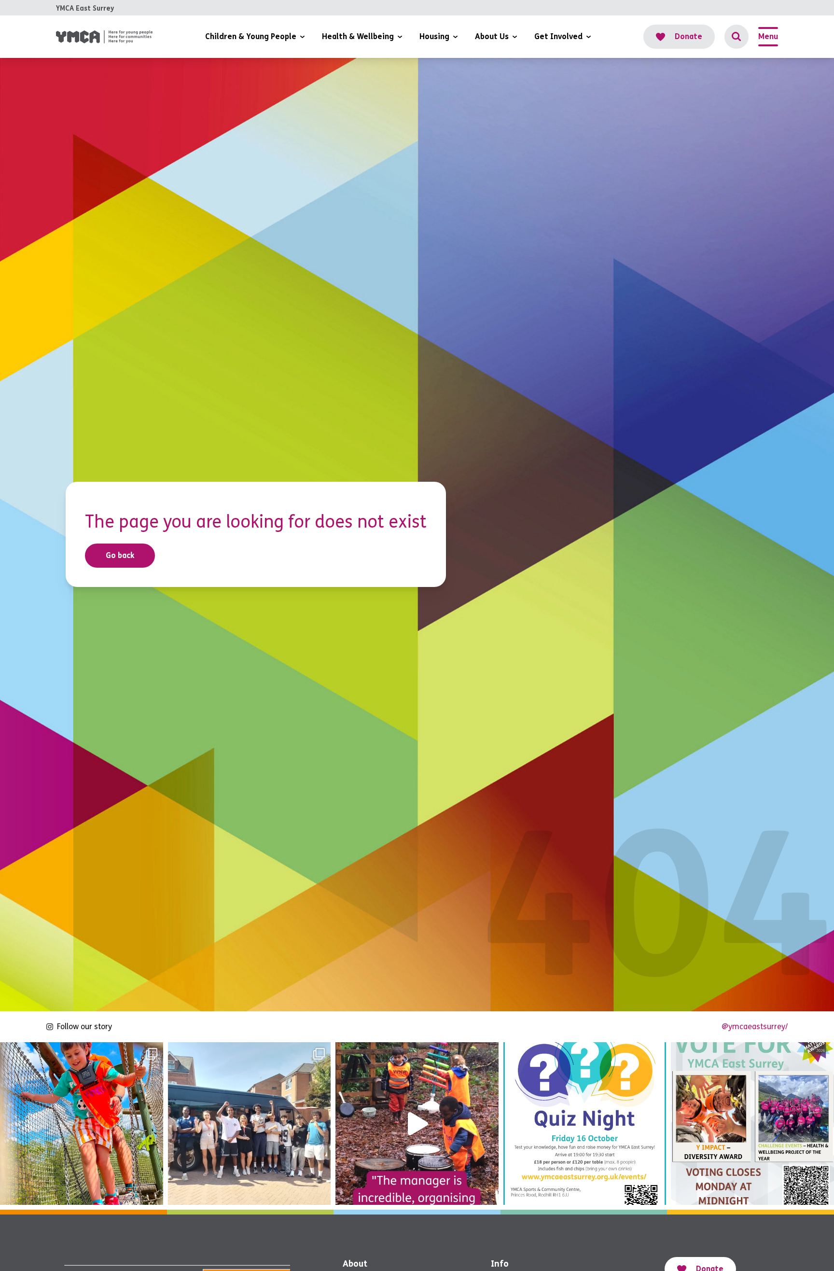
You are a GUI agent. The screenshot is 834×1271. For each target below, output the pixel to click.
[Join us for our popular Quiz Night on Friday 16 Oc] (585, 1123)
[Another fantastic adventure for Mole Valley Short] (81, 1123)
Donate (688, 36)
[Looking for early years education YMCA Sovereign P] (417, 1123)
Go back (120, 555)
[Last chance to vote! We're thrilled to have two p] (752, 1123)
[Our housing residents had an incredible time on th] (249, 1123)
